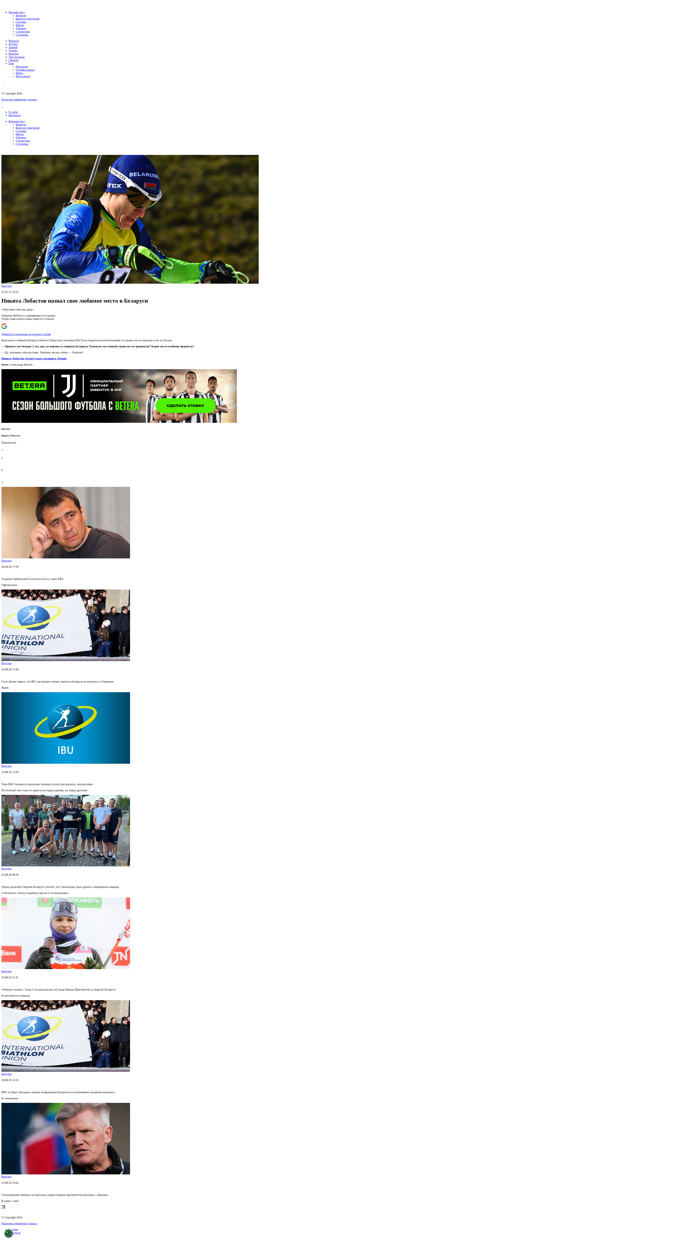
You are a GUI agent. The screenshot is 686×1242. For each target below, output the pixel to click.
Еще (11, 63)
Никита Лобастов (10, 435)
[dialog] (8, 1233)
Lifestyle (13, 60)
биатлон (5, 428)
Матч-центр (23, 76)
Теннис (13, 50)
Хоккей (13, 47)
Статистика (23, 31)
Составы (21, 21)
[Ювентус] (119, 421)
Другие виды (17, 56)
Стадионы (22, 34)
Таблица (21, 28)
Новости (21, 15)
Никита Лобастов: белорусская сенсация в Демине (34, 358)
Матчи (20, 25)
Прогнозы (22, 66)
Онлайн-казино (25, 69)
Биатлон (14, 53)
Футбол (13, 44)
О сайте (13, 112)
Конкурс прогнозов (27, 18)
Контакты (15, 115)
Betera (19, 73)
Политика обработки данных (19, 99)
